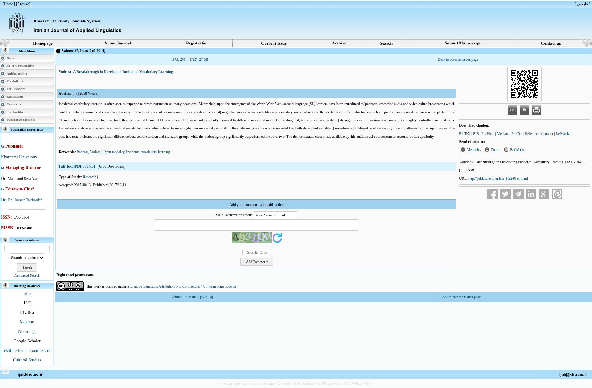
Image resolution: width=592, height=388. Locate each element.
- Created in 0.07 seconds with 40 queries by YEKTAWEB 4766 (323, 383)
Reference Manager (539, 134)
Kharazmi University (19, 157)
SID (27, 293)
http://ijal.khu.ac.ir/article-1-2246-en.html (498, 178)
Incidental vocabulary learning (148, 152)
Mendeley (474, 150)
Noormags (27, 331)
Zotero (495, 150)
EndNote (487, 134)
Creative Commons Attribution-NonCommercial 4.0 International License (183, 286)
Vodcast (95, 152)
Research (89, 177)
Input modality (113, 152)
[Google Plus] (544, 194)
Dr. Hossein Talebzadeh (25, 200)
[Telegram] (518, 194)
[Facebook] (492, 194)
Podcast (82, 152)
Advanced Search (27, 275)
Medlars (503, 134)
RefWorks (563, 134)
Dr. (4, 200)
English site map (263, 383)
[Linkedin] (531, 194)
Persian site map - (236, 383)
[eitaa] (557, 194)
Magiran (27, 322)
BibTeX (465, 134)
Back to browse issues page (458, 59)
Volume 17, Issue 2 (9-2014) (192, 297)
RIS (476, 134)
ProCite (516, 134)
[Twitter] (505, 194)
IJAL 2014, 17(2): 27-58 (189, 59)
